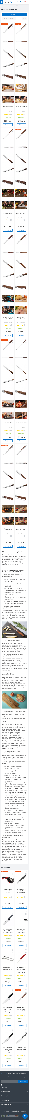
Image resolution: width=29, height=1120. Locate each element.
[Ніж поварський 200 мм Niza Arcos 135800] (21, 1038)
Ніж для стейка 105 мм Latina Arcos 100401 (21, 107)
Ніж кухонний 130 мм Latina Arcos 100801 (21, 212)
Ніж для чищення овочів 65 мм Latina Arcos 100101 (21, 319)
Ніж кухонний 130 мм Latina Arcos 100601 (8, 318)
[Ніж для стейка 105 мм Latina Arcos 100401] (21, 998)
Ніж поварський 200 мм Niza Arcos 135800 (21, 1049)
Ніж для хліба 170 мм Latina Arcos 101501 (8, 423)
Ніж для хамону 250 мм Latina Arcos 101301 (21, 423)
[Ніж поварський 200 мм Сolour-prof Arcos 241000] (8, 920)
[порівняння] (12, 26)
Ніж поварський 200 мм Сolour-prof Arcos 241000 (8, 930)
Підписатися (23, 1081)
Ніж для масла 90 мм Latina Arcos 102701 (21, 528)
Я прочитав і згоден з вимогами (13, 1086)
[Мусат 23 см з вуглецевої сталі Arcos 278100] (21, 920)
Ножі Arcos (3, 6)
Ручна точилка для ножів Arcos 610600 (7, 890)
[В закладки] (12, 24)
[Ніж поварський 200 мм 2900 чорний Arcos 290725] (8, 998)
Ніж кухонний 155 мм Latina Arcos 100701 (8, 212)
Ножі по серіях (11, 6)
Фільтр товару (15, 14)
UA (5, 2)
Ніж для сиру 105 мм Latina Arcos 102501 (8, 107)
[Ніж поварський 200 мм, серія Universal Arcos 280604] (8, 1038)
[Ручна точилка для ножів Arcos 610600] (8, 880)
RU (8, 2)
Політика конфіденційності (14, 1086)
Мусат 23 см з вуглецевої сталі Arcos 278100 (21, 930)
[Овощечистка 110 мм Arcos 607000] (8, 958)
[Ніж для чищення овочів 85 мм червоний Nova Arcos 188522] (21, 958)
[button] (27, 2)
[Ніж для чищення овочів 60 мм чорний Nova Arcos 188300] (21, 880)
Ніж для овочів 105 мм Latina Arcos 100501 (7, 528)
